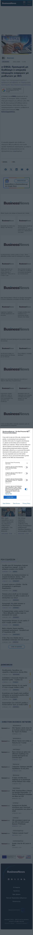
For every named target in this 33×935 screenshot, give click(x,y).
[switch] (26, 467)
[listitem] (16, 463)
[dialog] (16, 467)
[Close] (29, 431)
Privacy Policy (26, 503)
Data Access (16, 503)
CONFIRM (10, 497)
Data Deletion (6, 503)
